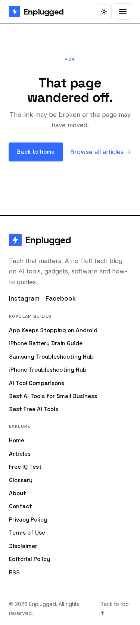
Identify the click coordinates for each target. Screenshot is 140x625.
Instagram (24, 298)
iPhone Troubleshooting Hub (48, 369)
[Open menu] (123, 11)
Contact (20, 506)
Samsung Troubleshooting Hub (51, 356)
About (17, 493)
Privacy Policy (28, 519)
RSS (14, 572)
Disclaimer (23, 545)
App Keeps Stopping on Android (53, 330)
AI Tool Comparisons (36, 383)
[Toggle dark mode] (104, 11)
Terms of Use (27, 532)
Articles (20, 453)
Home (16, 440)
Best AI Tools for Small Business (53, 396)
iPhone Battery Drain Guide (46, 343)
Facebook (61, 298)
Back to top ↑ (114, 608)
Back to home (36, 151)
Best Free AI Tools (33, 409)
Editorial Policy (29, 558)
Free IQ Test (25, 466)
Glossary (20, 480)
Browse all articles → (100, 152)
